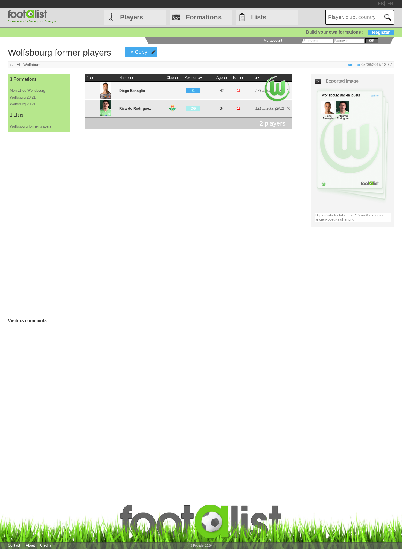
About (30, 545)
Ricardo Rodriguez (135, 108)
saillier (354, 64)
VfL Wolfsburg (29, 64)
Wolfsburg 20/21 (23, 97)
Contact (14, 545)
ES (381, 3)
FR (390, 3)
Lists (258, 17)
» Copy (138, 52)
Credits (45, 545)
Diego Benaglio (132, 91)
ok (371, 41)
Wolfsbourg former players (30, 126)
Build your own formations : (348, 32)
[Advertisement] (39, 223)
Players (131, 17)
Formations (204, 17)
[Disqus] (154, 401)
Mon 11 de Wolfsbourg (27, 90)
